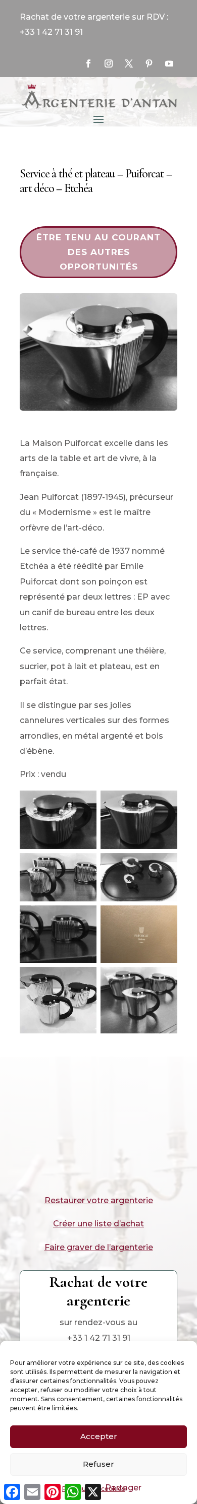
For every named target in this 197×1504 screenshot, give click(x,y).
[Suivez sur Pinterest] (149, 63)
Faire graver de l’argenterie (98, 1247)
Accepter (98, 1436)
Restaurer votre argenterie (98, 1200)
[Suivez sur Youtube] (169, 63)
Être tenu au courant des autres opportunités (98, 252)
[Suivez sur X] (129, 63)
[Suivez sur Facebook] (88, 63)
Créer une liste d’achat (98, 1223)
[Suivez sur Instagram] (109, 63)
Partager (123, 1487)
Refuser (98, 1464)
